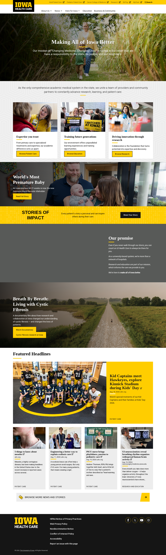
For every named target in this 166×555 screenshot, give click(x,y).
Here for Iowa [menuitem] (71, 11)
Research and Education (133, 487)
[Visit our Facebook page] (128, 520)
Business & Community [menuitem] (104, 11)
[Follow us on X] (135, 520)
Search (149, 2)
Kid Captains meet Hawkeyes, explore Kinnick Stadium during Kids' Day (126, 382)
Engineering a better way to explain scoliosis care (64, 452)
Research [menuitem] (114, 2)
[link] (23, 6)
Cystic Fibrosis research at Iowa (29, 335)
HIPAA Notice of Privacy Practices (65, 519)
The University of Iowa (27, 550)
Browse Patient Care (27, 154)
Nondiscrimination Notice (62, 529)
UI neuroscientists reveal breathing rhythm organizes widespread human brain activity (136, 455)
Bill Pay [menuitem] (125, 2)
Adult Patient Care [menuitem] (55, 2)
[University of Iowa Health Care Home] (26, 522)
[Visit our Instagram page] (148, 520)
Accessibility (56, 539)
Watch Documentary (24, 330)
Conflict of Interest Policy (62, 534)
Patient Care (115, 419)
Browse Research (122, 154)
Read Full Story (22, 196)
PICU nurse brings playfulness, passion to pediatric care (97, 454)
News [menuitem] (57, 11)
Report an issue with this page (64, 544)
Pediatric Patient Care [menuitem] (74, 2)
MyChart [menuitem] (136, 2)
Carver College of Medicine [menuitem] (96, 2)
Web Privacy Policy (58, 524)
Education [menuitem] (87, 11)
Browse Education (74, 154)
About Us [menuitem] (45, 11)
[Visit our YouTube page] (142, 520)
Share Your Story (130, 215)
